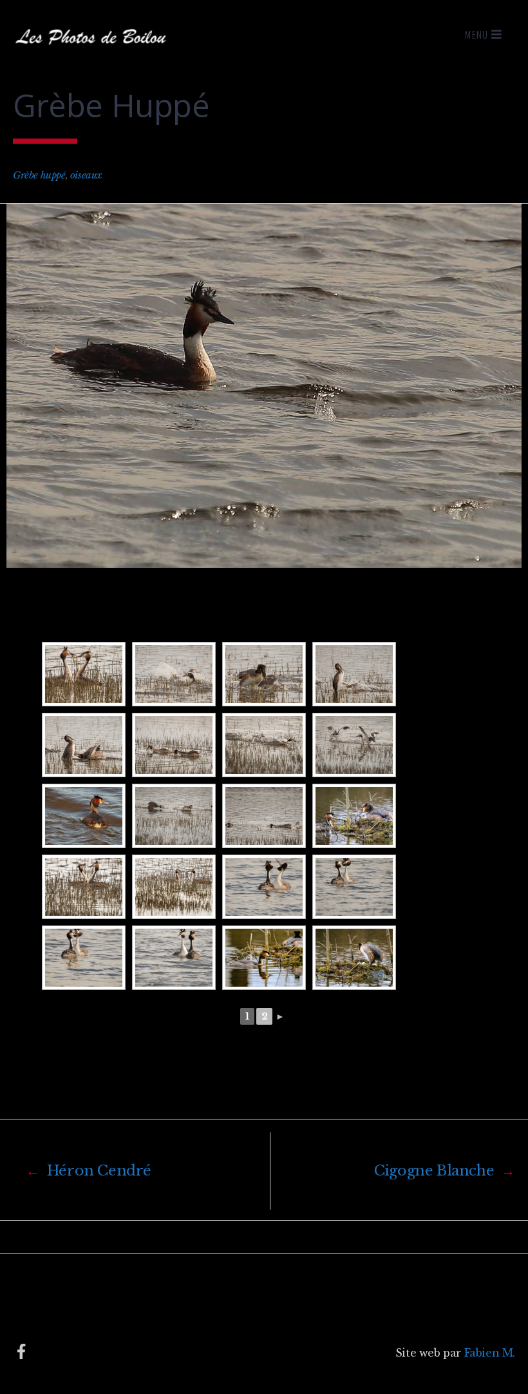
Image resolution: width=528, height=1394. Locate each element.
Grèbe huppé (39, 175)
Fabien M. (489, 1352)
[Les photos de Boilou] (93, 50)
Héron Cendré (88, 1170)
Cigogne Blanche (444, 1170)
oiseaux (86, 175)
